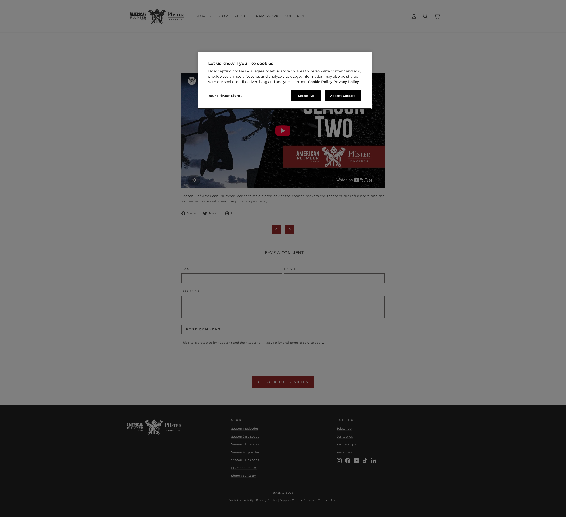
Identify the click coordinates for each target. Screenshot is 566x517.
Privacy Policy (346, 82)
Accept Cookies (342, 95)
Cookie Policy (320, 82)
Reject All (306, 95)
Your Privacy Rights (225, 96)
